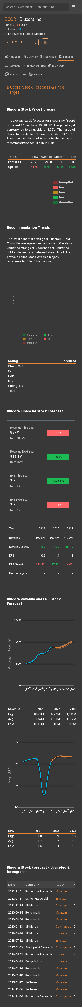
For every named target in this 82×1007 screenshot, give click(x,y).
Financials (49, 56)
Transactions (18, 74)
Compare (14, 66)
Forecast (68, 56)
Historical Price (36, 66)
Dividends (58, 66)
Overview (32, 56)
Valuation (15, 56)
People (38, 74)
